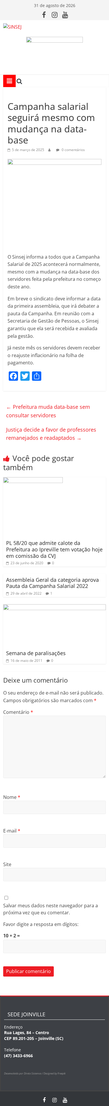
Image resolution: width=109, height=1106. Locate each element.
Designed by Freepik (54, 1073)
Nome (11, 797)
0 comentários (73, 149)
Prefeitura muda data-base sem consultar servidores (48, 411)
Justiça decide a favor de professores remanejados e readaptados (51, 434)
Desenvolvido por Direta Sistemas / (24, 1073)
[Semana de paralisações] (54, 608)
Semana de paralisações (36, 653)
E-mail (11, 831)
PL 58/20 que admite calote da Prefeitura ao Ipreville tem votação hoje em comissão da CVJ (54, 549)
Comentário (18, 712)
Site (7, 864)
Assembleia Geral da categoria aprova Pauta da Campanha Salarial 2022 (52, 583)
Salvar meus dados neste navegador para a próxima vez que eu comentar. (50, 909)
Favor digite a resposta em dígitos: (40, 924)
